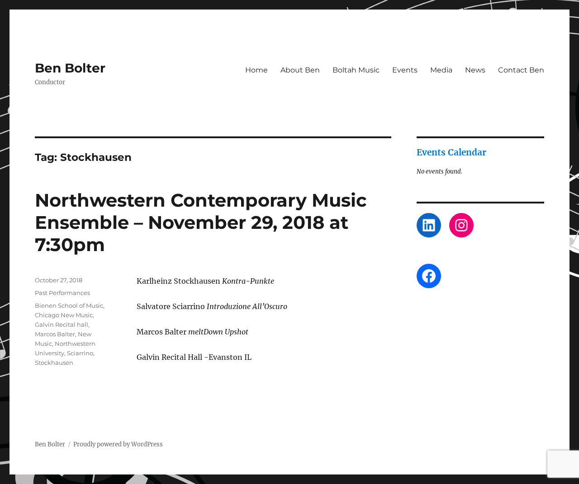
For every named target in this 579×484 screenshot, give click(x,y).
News (475, 70)
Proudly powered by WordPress (118, 444)
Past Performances (62, 292)
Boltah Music (356, 70)
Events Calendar (451, 152)
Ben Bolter (70, 68)
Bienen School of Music (69, 305)
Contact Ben (521, 70)
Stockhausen (54, 362)
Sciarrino (80, 353)
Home (256, 70)
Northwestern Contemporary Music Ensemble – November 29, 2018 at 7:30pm (201, 222)
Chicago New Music (64, 315)
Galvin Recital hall (61, 324)
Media (441, 70)
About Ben (300, 70)
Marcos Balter (55, 334)
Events (405, 70)
